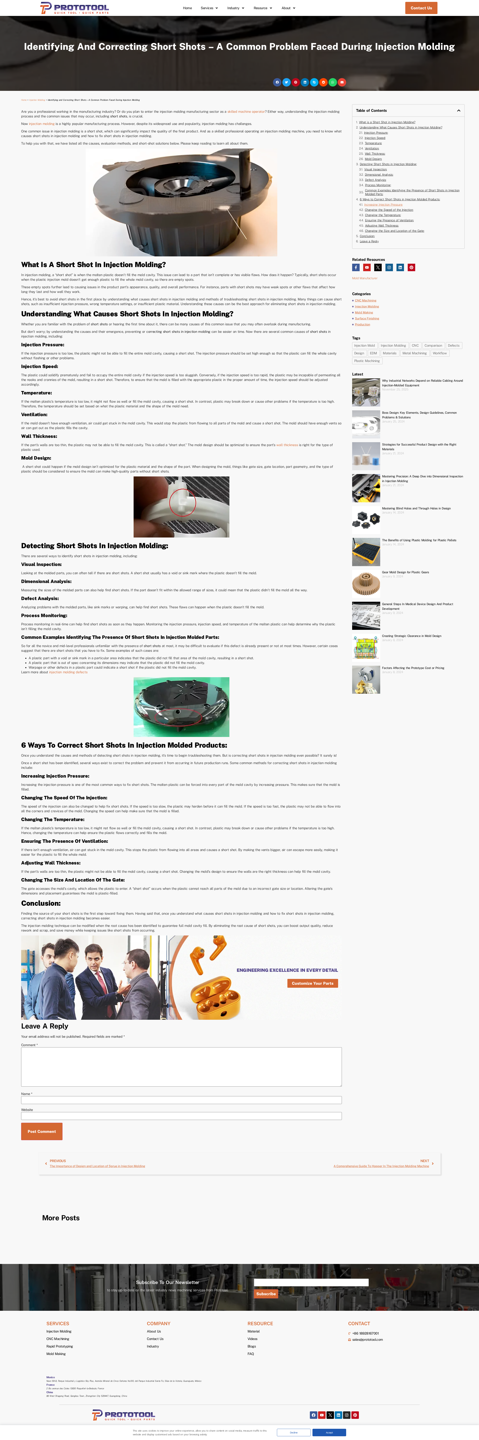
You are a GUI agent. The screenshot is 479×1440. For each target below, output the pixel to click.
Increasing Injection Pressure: (383, 204)
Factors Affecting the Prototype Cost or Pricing (413, 668)
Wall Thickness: (375, 153)
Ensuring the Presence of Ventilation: (389, 220)
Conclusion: (367, 236)
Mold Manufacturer (365, 278)
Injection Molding (37, 100)
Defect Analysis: (375, 180)
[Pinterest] (411, 267)
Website (27, 1110)
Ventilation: (372, 148)
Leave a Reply (369, 241)
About (286, 8)
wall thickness (287, 445)
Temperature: (373, 143)
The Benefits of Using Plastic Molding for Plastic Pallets (419, 540)
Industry (233, 8)
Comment (29, 1045)
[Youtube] (367, 267)
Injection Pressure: (376, 132)
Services (207, 8)
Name (26, 1094)
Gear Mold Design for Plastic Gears (405, 572)
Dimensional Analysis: (379, 174)
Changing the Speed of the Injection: (389, 210)
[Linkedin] (400, 267)
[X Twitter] (378, 267)
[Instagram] (389, 267)
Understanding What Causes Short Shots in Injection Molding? (401, 127)
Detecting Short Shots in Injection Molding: (388, 164)
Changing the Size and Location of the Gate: (394, 231)
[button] (277, 82)
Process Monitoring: (378, 185)
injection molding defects (68, 672)
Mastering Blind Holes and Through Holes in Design (416, 508)
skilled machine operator (246, 111)
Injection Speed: (375, 138)
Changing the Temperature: (383, 215)
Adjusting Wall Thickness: (382, 225)
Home (187, 8)
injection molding (42, 124)
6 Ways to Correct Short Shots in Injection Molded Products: (400, 199)
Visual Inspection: (375, 169)
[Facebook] (313, 1415)
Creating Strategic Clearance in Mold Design (411, 636)
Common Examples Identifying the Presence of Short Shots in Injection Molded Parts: (412, 192)
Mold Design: (373, 159)
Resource (260, 8)
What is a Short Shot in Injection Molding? (387, 122)
